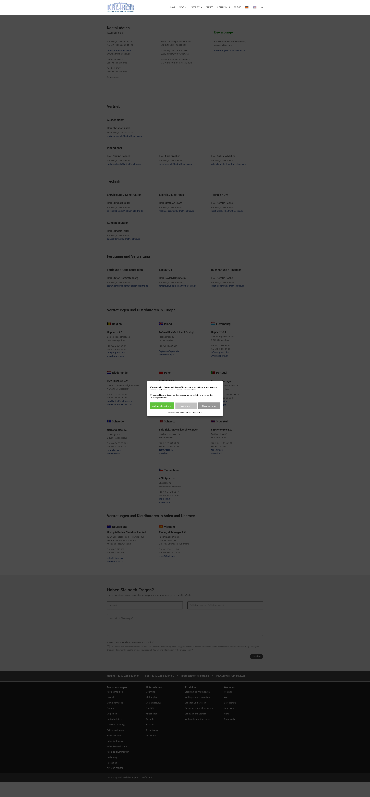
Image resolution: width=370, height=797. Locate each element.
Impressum (197, 412)
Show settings (209, 405)
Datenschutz (173, 412)
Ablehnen (186, 405)
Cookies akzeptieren (161, 405)
